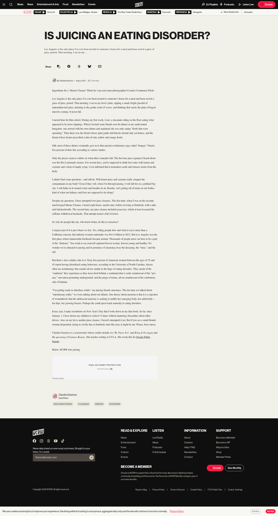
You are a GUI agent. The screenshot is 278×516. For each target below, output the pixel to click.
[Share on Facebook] (68, 67)
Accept (270, 511)
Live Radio (158, 437)
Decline (255, 511)
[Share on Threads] (79, 67)
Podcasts (229, 4)
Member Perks (223, 457)
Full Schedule (159, 452)
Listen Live (248, 4)
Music (20, 4)
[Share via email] (99, 66)
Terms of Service (176, 489)
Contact (188, 457)
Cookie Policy (194, 489)
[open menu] (4, 4)
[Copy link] (58, 67)
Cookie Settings (235, 489)
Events (91, 4)
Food (65, 4)
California (99, 404)
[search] (11, 4)
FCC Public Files (213, 489)
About (187, 437)
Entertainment (128, 442)
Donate (269, 4)
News (30, 4)
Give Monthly (234, 468)
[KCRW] (38, 435)
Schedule (248, 12)
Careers (188, 442)
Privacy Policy (157, 489)
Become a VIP (223, 442)
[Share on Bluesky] (89, 67)
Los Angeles (83, 404)
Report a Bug (141, 489)
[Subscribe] (91, 457)
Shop (218, 452)
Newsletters (78, 4)
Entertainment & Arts (48, 4)
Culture (125, 452)
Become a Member (225, 437)
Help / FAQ (189, 447)
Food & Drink (114, 404)
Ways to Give (222, 447)
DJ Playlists (212, 4)
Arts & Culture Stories (63, 404)
